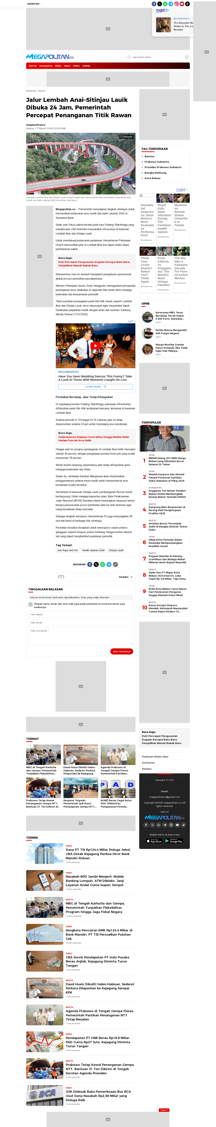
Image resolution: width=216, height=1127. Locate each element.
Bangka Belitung (155, 172)
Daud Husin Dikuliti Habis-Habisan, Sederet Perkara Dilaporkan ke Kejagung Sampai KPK (79, 772)
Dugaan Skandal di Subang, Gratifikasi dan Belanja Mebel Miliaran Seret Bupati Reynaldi (167, 559)
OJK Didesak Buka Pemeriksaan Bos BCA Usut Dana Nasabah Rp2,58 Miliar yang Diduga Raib (98, 1096)
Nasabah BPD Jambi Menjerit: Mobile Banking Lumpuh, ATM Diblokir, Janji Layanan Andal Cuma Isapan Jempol (95, 881)
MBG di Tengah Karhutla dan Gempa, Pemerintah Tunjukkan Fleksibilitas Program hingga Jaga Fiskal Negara (43, 773)
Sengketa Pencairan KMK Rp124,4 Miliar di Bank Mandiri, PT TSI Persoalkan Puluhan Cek (99, 934)
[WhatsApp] (102, 564)
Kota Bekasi (152, 178)
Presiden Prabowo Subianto (163, 167)
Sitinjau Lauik (116, 550)
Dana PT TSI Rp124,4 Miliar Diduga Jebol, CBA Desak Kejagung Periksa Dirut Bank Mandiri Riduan (98, 854)
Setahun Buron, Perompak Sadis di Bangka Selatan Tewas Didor (168, 526)
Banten (149, 156)
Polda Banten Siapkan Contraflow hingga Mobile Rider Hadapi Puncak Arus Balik (93, 439)
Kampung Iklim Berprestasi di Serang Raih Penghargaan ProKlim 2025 (167, 510)
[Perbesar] (81, 192)
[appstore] (154, 841)
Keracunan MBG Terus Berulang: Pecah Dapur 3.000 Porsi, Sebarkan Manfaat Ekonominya (170, 317)
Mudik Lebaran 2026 (93, 550)
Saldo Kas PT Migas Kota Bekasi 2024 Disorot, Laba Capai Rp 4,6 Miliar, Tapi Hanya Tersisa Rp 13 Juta (168, 577)
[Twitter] (96, 564)
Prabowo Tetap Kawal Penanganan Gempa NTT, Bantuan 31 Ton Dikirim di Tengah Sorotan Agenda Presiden (42, 806)
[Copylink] (115, 564)
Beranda (31, 90)
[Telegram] (109, 564)
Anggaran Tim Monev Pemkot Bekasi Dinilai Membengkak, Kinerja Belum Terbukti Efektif (167, 493)
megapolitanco (35, 124)
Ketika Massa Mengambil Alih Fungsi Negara (171, 332)
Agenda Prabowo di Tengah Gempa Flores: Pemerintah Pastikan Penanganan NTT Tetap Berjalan (115, 773)
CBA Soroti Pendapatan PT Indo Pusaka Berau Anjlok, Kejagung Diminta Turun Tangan (97, 961)
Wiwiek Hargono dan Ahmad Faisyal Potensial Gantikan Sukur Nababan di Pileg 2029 (166, 477)
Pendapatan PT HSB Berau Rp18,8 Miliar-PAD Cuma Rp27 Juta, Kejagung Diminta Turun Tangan (98, 1042)
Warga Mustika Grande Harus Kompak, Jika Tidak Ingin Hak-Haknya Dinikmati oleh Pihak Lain (171, 349)
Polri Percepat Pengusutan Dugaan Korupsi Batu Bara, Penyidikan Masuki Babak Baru (94, 264)
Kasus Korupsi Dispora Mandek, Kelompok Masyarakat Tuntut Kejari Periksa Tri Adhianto (168, 610)
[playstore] (174, 841)
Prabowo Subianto (157, 161)
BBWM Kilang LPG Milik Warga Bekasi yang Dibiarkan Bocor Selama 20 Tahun (167, 461)
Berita (41, 90)
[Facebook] (89, 564)
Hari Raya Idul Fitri (68, 550)
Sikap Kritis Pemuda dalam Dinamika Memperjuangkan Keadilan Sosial (165, 542)
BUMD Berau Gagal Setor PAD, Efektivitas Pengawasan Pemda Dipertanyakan (116, 805)
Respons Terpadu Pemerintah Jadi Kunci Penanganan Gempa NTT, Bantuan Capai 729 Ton (79, 805)
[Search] (187, 57)
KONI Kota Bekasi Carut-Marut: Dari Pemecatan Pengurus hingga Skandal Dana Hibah (168, 592)
